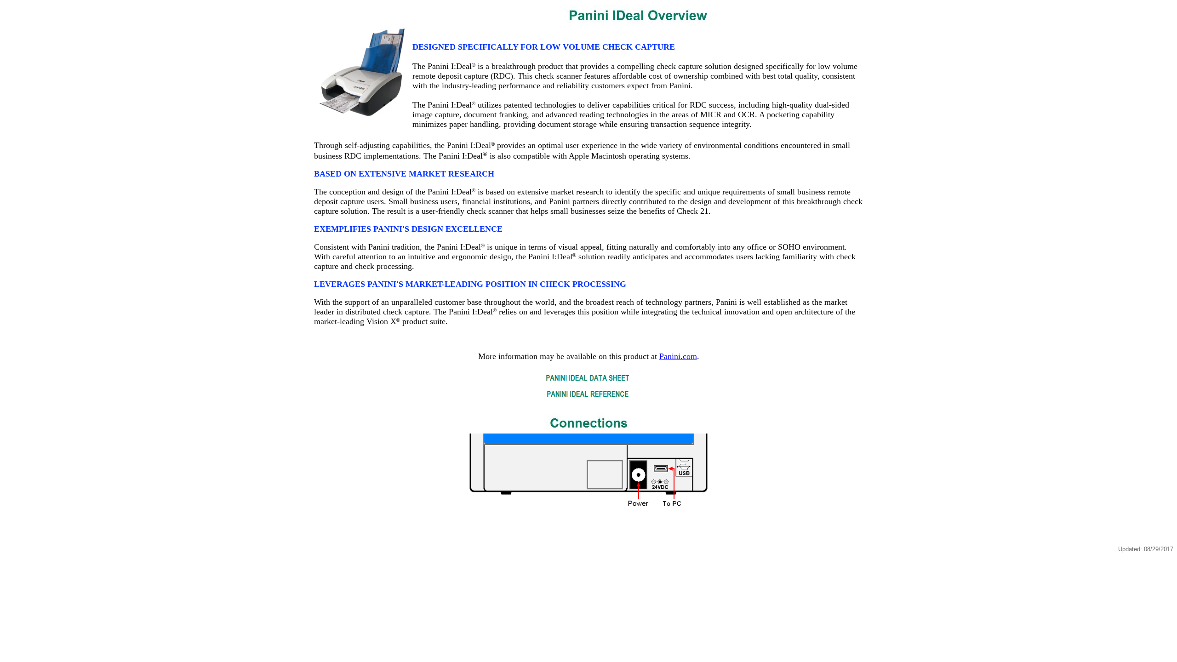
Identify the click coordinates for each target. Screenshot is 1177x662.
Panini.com (678, 356)
